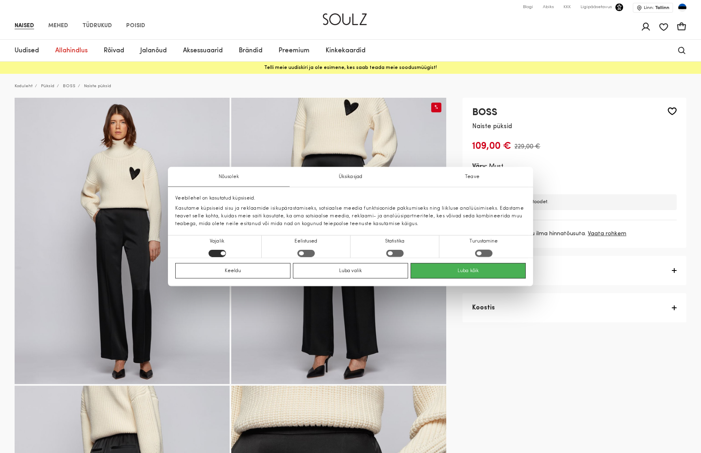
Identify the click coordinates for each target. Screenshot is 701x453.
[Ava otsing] (681, 50)
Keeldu (233, 270)
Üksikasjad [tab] (350, 176)
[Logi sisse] (646, 27)
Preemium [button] (294, 50)
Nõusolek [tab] (229, 176)
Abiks (548, 7)
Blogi (528, 7)
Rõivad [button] (114, 50)
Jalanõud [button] (153, 50)
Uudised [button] (27, 50)
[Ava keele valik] (682, 8)
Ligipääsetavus (596, 7)
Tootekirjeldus (494, 270)
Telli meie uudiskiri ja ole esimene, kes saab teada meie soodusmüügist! (350, 67)
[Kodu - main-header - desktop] (350, 16)
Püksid (47, 86)
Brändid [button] (250, 50)
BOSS (69, 86)
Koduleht (23, 86)
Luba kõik (468, 270)
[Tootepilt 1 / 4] (122, 241)
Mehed (58, 26)
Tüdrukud (97, 26)
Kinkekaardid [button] (346, 50)
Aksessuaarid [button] (203, 50)
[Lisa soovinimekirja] (672, 111)
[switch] (306, 253)
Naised (24, 26)
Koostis (483, 308)
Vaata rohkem (607, 234)
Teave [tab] (472, 176)
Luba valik (350, 270)
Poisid (135, 26)
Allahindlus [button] (71, 50)
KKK (567, 7)
